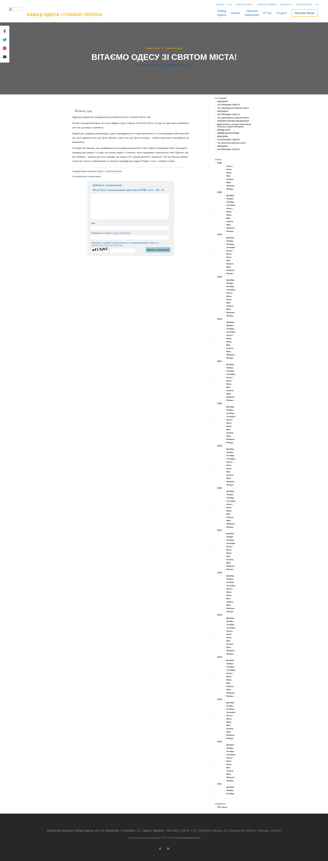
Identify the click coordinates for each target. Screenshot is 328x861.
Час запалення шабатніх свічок (231, 143)
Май (228, 176)
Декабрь (230, 195)
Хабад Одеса (153, 48)
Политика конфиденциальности (187, 838)
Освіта (235, 13)
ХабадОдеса (221, 13)
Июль (229, 169)
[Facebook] (160, 848)
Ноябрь (230, 198)
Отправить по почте (111, 233)
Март (228, 182)
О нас (229, 4)
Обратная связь (304, 4)
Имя (93, 223)
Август (229, 166)
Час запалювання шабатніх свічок (233, 108)
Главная (219, 4)
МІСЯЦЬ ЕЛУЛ (223, 130)
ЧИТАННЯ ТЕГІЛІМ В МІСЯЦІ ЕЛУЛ (233, 121)
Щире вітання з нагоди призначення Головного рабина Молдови (234, 125)
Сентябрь (230, 205)
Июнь (229, 172)
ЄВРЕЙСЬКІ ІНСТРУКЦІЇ (228, 133)
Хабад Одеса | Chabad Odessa (64, 14)
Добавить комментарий (107, 185)
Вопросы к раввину (266, 4)
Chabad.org (154, 838)
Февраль (230, 185)
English (282, 13)
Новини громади (174, 48)
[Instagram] (168, 848)
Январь (230, 189)
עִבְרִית (267, 13)
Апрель (230, 179)
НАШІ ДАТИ (222, 101)
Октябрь (230, 202)
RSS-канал (222, 807)
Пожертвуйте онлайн (305, 13)
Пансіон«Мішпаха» (251, 13)
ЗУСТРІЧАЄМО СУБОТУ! (228, 105)
